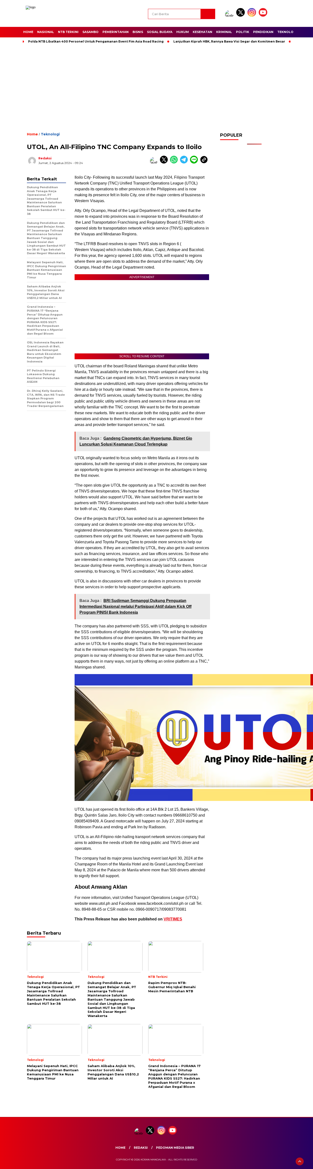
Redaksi (45, 158)
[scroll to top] (300, 1161)
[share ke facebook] (155, 162)
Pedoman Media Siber (175, 1147)
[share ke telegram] (185, 162)
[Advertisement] (156, 86)
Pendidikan (263, 32)
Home (28, 32)
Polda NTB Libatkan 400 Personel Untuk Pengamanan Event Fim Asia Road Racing (96, 41)
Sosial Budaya (159, 32)
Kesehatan (202, 32)
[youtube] (264, 15)
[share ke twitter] (165, 162)
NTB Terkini (68, 32)
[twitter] (241, 15)
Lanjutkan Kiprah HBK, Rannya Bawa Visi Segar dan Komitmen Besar (229, 41)
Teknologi (287, 32)
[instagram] (252, 15)
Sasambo (90, 32)
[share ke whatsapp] (175, 162)
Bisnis (138, 32)
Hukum (182, 32)
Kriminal (224, 32)
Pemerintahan (115, 32)
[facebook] (230, 15)
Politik (242, 32)
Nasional (45, 32)
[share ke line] (195, 162)
